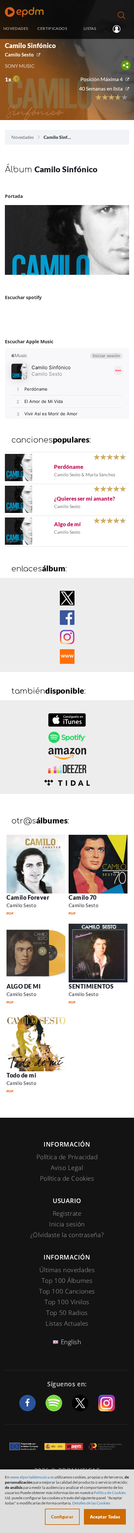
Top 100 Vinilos (67, 1302)
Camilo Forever (28, 897)
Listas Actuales (67, 1323)
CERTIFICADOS (52, 28)
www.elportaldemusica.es (32, 1477)
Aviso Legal (67, 1167)
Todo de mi (21, 1075)
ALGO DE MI (24, 986)
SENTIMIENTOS (91, 986)
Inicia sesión (119, 29)
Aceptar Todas (105, 1516)
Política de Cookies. (110, 1492)
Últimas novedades (67, 1270)
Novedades (22, 137)
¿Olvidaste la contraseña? (67, 1235)
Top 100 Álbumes (67, 1280)
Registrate (67, 1213)
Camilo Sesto (19, 54)
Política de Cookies (67, 1178)
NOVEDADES (15, 28)
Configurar (62, 1516)
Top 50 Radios (66, 1312)
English (71, 1342)
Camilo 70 (83, 897)
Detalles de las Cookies (91, 1503)
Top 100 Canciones (67, 1291)
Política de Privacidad (67, 1157)
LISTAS (90, 28)
